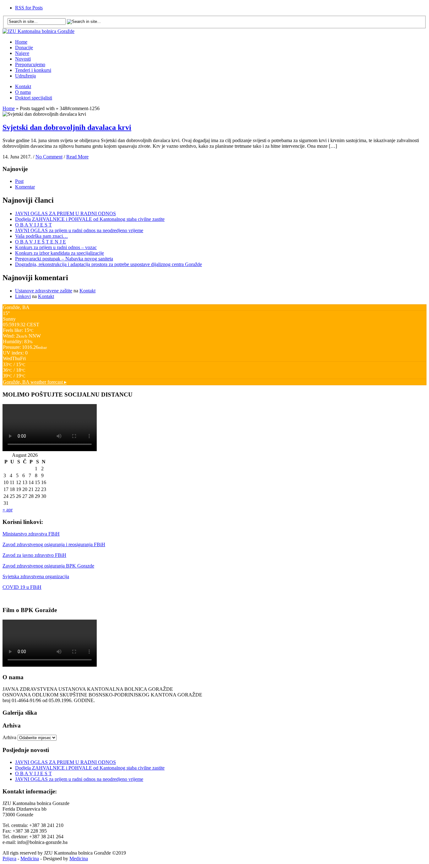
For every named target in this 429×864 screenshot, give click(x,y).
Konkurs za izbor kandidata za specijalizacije (59, 253)
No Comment (48, 156)
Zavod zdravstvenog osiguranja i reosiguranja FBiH (54, 544)
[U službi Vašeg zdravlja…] (38, 31)
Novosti (23, 58)
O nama (23, 92)
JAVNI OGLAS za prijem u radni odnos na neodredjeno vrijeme (79, 230)
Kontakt (23, 86)
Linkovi (23, 296)
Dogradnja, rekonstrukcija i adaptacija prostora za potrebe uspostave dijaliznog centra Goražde (108, 264)
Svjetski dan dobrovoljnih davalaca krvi (67, 127)
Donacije (24, 47)
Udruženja (25, 75)
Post (19, 181)
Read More (77, 156)
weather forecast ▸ (35, 382)
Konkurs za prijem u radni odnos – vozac (56, 247)
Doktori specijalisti (33, 97)
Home (21, 42)
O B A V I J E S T (33, 224)
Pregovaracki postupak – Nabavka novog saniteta (64, 258)
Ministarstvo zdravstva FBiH (31, 533)
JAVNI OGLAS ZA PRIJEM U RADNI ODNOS (65, 213)
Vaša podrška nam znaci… (41, 236)
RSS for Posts (29, 7)
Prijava (9, 858)
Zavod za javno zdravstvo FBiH (34, 555)
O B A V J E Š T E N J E (40, 241)
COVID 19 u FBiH (22, 587)
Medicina (29, 858)
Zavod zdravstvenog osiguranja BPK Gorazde (48, 565)
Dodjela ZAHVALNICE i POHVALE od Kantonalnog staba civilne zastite (90, 219)
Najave (22, 53)
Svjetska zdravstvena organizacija (36, 576)
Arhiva (9, 737)
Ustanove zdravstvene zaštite (43, 290)
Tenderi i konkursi (33, 70)
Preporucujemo (30, 64)
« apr (8, 509)
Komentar (25, 186)
